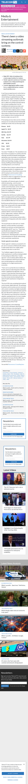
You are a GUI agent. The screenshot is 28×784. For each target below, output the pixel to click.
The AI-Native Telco (8, 398)
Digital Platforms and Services (9, 375)
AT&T (12, 374)
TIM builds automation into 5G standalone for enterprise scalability (13, 550)
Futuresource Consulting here (16, 364)
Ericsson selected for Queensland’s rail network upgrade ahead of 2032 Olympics (13, 394)
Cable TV (22, 374)
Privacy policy (20, 436)
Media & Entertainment (9, 18)
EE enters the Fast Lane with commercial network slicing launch (12, 661)
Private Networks (8, 392)
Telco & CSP (9, 378)
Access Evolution (13, 372)
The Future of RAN (6, 633)
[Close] (24, 764)
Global (18, 375)
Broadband (16, 374)
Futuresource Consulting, (15, 174)
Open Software (17, 376)
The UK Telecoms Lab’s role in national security (13, 488)
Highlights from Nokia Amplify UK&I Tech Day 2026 (13, 529)
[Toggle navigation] (25, 2)
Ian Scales (10, 49)
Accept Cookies (13, 773)
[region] (13, 773)
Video (7, 379)
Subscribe (14, 434)
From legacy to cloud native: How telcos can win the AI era (13, 508)
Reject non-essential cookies (12, 777)
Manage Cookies (13, 779)
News (11, 376)
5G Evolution (6, 372)
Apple (8, 374)
